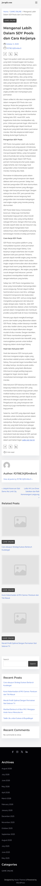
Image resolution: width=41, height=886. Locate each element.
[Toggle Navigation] (36, 2)
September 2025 (8, 834)
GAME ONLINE (16, 12)
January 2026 (7, 810)
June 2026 (6, 780)
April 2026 (6, 793)
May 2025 (5, 858)
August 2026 (7, 769)
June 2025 (6, 852)
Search (6, 659)
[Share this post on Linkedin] (16, 54)
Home (5, 12)
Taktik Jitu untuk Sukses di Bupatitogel (18, 718)
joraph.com (7, 2)
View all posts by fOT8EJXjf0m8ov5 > (17, 479)
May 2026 (6, 787)
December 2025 (8, 816)
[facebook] (5, 54)
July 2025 (5, 846)
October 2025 (7, 828)
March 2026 (6, 798)
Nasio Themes (20, 880)
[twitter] (10, 54)
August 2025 (7, 840)
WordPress (20, 883)
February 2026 (7, 804)
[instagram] (17, 753)
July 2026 (5, 775)
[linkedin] (27, 753)
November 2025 (8, 822)
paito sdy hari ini (28, 440)
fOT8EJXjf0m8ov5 (14, 48)
